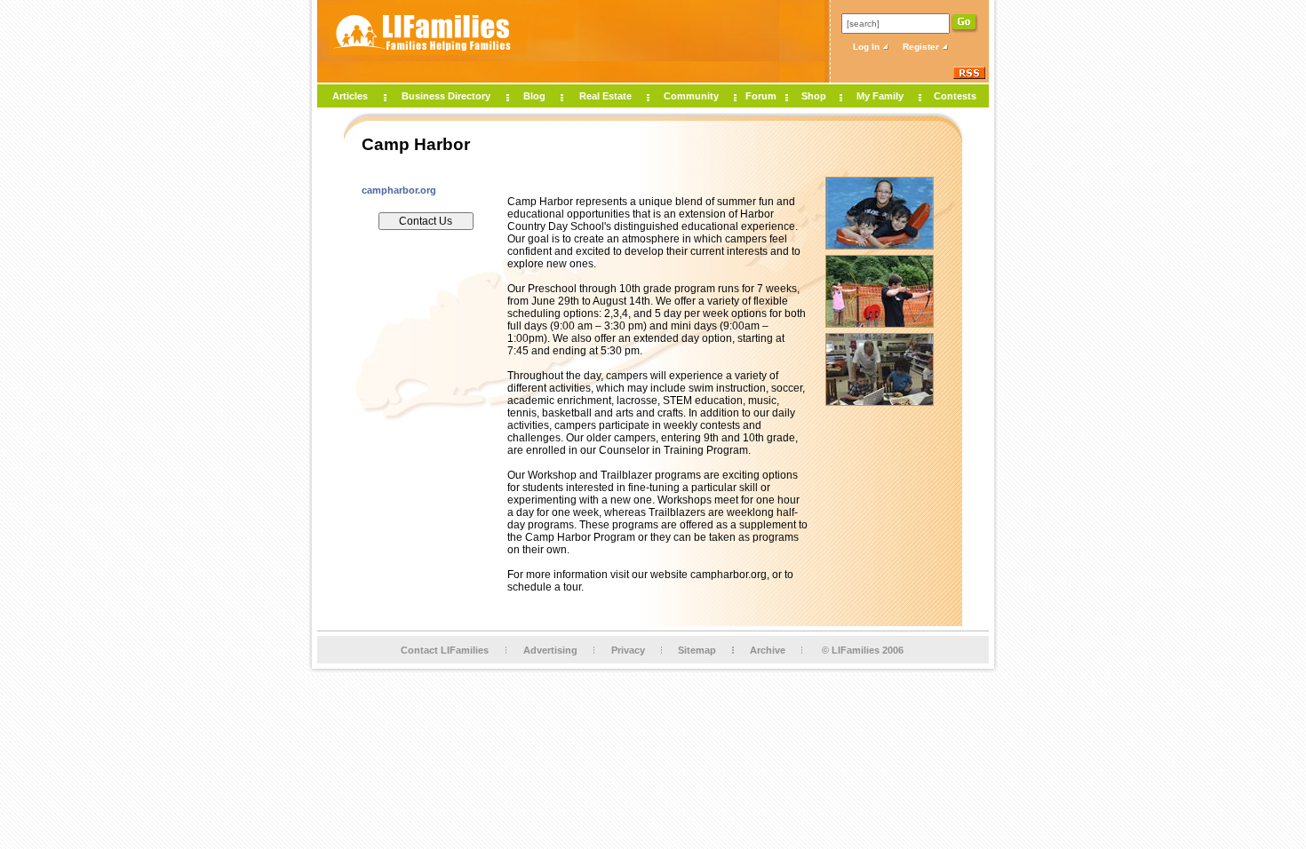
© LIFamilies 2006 (863, 650)
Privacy (628, 650)
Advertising (550, 650)
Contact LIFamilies (445, 650)
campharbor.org (399, 190)
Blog (534, 96)
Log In (867, 47)
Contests (955, 96)
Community (691, 96)
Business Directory (446, 96)
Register (922, 47)
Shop (813, 96)
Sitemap (697, 650)
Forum (760, 96)
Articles (350, 96)
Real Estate (605, 96)
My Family (880, 96)
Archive (767, 650)
